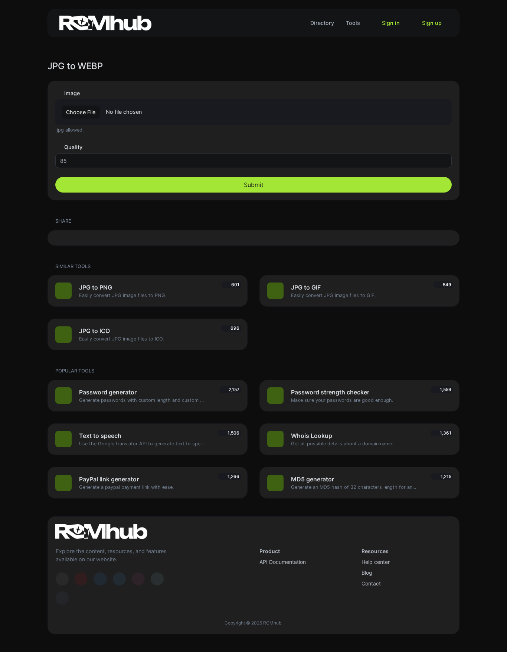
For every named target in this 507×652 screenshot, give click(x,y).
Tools (353, 23)
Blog (367, 572)
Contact (371, 583)
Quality (72, 147)
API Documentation (282, 562)
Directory (322, 23)
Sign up (431, 23)
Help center (376, 562)
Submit (254, 184)
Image (71, 93)
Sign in (390, 23)
